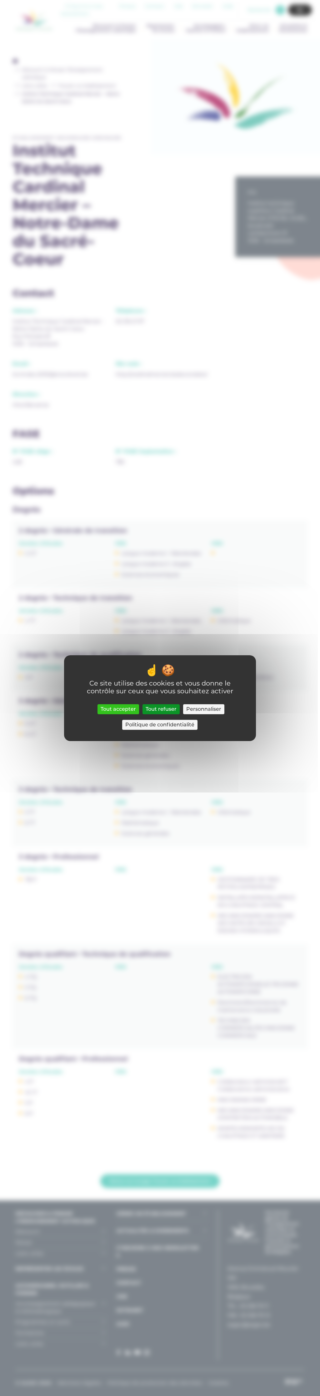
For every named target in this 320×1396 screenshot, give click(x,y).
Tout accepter (118, 709)
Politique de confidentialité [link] (159, 725)
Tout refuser (161, 709)
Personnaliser (203, 709)
